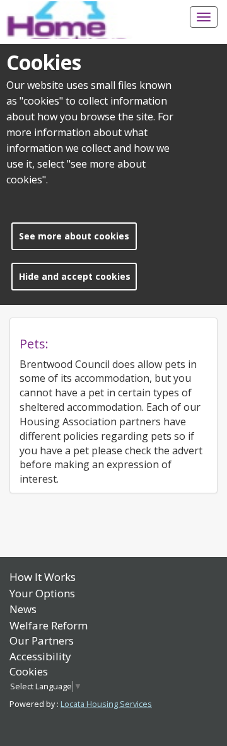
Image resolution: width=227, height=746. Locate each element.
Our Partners (41, 640)
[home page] (69, 20)
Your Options (42, 593)
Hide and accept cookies (75, 276)
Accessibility (40, 656)
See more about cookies (74, 236)
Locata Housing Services (106, 704)
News (23, 609)
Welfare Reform (48, 625)
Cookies (28, 671)
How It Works (42, 577)
